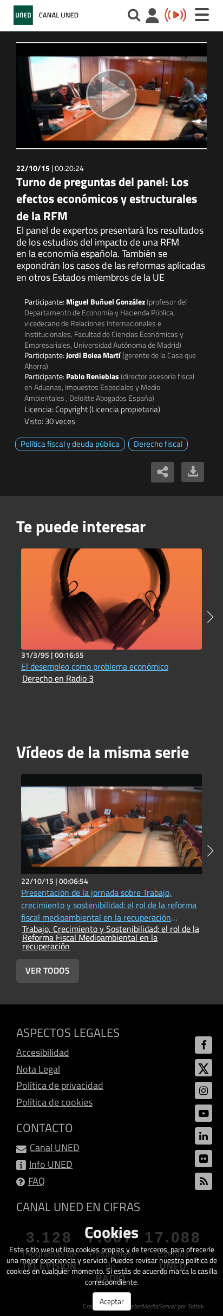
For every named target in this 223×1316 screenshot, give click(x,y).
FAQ (36, 1181)
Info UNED (51, 1164)
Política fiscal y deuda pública (70, 444)
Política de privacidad (59, 1085)
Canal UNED (55, 1147)
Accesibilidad (42, 1052)
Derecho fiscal (158, 444)
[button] (210, 617)
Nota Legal (38, 1069)
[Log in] (152, 17)
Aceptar (112, 1301)
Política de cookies (54, 1102)
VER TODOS (47, 970)
